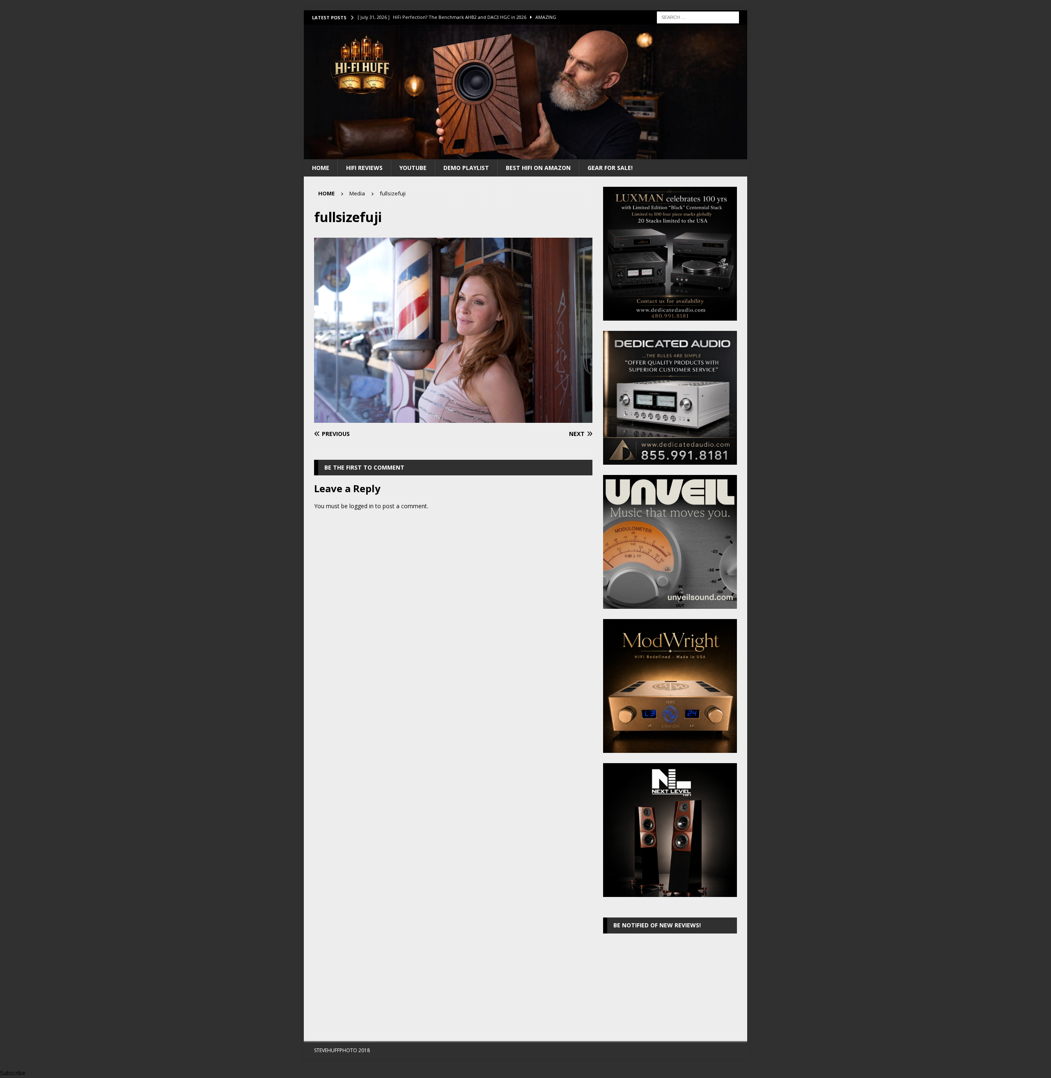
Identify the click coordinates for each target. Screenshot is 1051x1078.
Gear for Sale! (610, 168)
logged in (361, 506)
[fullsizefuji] (453, 418)
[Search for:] (698, 17)
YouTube (413, 168)
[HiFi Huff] (525, 154)
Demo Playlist (466, 168)
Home (320, 168)
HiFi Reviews (364, 168)
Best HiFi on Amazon (538, 168)
